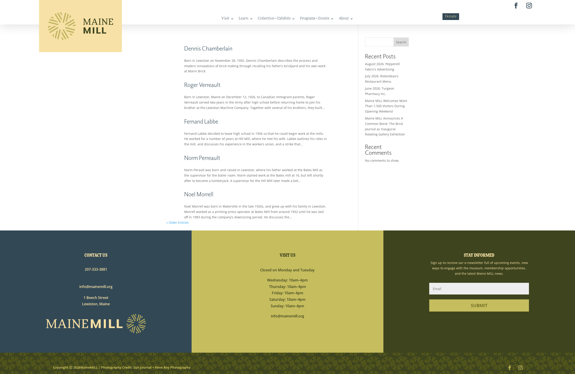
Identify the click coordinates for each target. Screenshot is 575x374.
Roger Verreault (202, 84)
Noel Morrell (198, 194)
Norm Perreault (202, 157)
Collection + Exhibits (274, 18)
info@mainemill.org (96, 286)
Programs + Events (314, 18)
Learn (243, 18)
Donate (451, 16)
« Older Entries (177, 222)
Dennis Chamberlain (208, 48)
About (344, 18)
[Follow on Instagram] (529, 5)
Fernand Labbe (201, 121)
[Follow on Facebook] (516, 5)
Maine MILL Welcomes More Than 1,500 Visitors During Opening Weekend (386, 106)
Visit (225, 18)
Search (401, 42)
